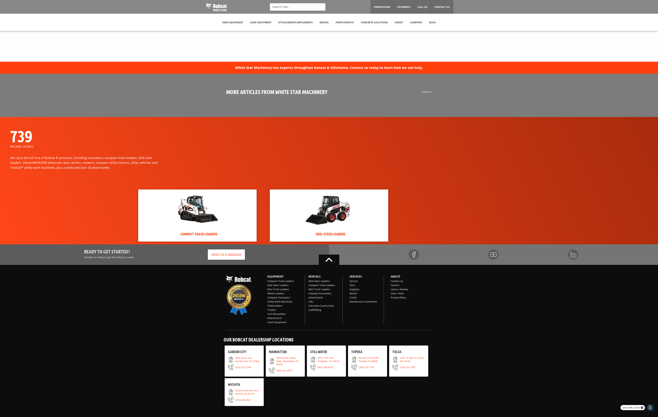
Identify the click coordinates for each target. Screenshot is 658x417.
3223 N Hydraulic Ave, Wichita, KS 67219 (247, 392)
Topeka (356, 351)
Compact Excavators (278, 297)
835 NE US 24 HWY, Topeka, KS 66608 (369, 359)
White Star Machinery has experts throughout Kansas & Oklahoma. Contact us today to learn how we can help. (329, 67)
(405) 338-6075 (325, 367)
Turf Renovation (276, 314)
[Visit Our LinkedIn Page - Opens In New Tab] (573, 254)
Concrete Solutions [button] (374, 22)
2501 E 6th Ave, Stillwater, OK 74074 (328, 359)
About (395, 276)
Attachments (274, 318)
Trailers (271, 309)
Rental (353, 293)
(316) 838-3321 (243, 399)
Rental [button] (324, 22)
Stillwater (318, 351)
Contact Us (397, 281)
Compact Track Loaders (280, 281)
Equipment (275, 276)
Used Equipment (277, 322)
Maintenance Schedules (363, 301)
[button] (217, 6)
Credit (353, 297)
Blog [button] (432, 22)
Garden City (237, 351)
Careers (395, 285)
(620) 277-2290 (243, 367)
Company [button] (416, 22)
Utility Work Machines (279, 301)
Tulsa (396, 351)
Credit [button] (399, 22)
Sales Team (397, 293)
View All (427, 91)
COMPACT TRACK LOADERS (199, 233)
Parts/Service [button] (345, 22)
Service (354, 281)
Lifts (310, 301)
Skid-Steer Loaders (278, 285)
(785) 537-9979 (284, 370)
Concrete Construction (321, 305)
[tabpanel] (197, 215)
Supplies (355, 289)
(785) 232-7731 (366, 367)
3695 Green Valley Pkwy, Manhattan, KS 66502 (287, 361)
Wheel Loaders (275, 293)
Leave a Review (399, 289)
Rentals (314, 276)
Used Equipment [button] (260, 22)
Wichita (234, 384)
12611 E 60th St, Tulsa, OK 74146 (412, 359)
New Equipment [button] (232, 22)
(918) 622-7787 (408, 367)
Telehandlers (274, 305)
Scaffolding (314, 309)
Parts (352, 285)
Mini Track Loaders (278, 289)
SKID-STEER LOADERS (330, 233)
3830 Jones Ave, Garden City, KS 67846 (247, 359)
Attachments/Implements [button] (295, 22)
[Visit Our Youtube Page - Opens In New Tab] (493, 254)
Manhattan (278, 351)
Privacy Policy (398, 297)
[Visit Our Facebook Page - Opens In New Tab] (414, 254)
